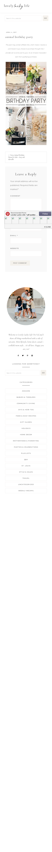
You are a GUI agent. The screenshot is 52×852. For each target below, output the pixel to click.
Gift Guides (26, 422)
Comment (15, 196)
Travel (26, 478)
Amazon (26, 391)
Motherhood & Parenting (26, 441)
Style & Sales (26, 472)
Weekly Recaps (26, 491)
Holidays (26, 428)
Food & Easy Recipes (26, 416)
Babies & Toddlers (26, 397)
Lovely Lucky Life (17, 6)
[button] (47, 5)
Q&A (26, 459)
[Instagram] (33, 355)
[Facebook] (19, 355)
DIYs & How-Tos (26, 410)
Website (14, 248)
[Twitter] (24, 355)
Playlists (26, 453)
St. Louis (26, 466)
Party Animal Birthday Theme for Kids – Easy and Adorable (16, 157)
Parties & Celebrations (26, 447)
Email (14, 235)
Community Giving (26, 403)
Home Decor (26, 434)
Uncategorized (26, 484)
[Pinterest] (28, 355)
